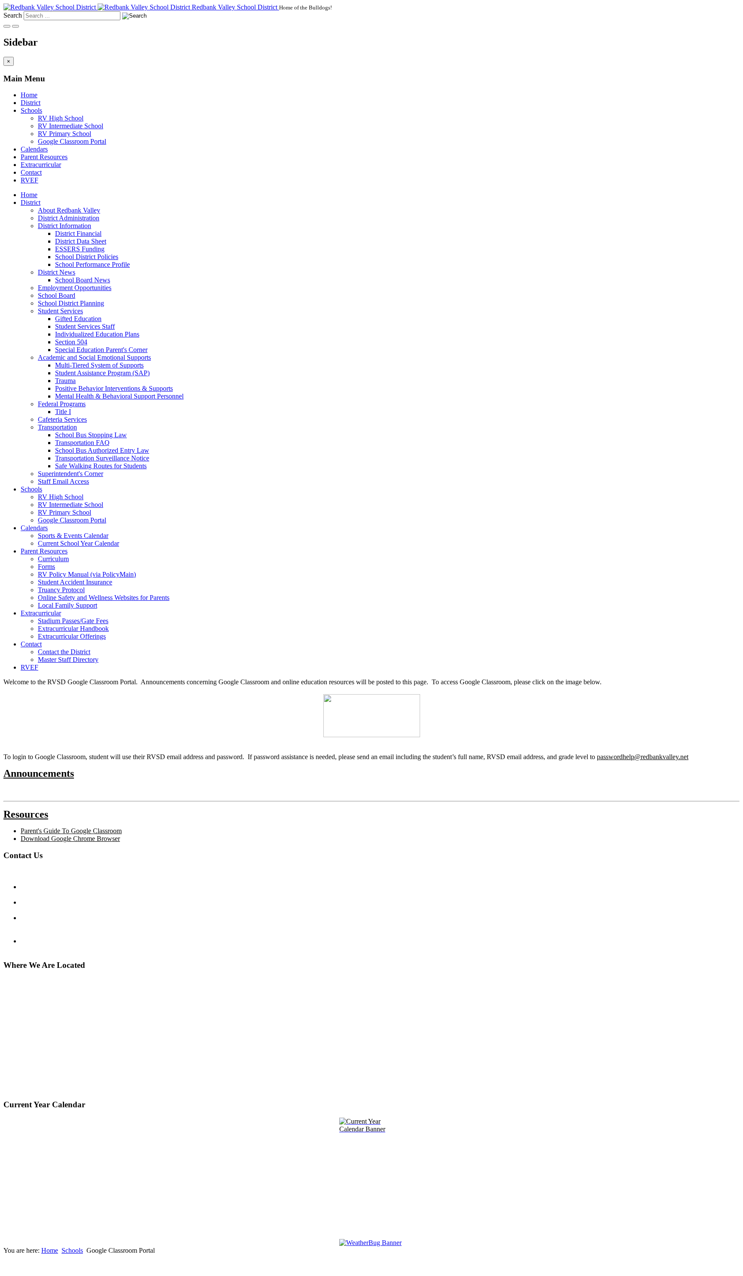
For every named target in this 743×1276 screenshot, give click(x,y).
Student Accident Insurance (75, 582)
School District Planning (71, 303)
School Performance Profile (92, 264)
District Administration (68, 218)
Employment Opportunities (74, 287)
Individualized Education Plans (97, 334)
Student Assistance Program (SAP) (102, 373)
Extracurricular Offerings (72, 636)
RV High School (60, 118)
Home (29, 95)
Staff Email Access (63, 481)
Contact (31, 172)
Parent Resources (44, 157)
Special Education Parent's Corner (101, 349)
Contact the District (64, 651)
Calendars (34, 149)
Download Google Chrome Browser (70, 838)
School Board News (82, 280)
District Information (64, 225)
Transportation (57, 427)
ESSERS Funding (79, 249)
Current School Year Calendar (78, 543)
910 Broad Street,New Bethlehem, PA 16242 (40, 1023)
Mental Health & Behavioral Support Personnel (119, 396)
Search (12, 15)
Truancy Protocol (61, 589)
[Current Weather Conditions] (371, 1243)
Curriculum (53, 558)
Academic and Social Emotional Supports (94, 357)
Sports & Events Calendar (73, 535)
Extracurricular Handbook (73, 628)
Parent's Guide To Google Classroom (71, 830)
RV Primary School (64, 133)
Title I (63, 411)
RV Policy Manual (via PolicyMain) (87, 574)
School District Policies (86, 256)
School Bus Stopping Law (91, 435)
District (30, 102)
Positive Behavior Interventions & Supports (114, 388)
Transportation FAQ (82, 442)
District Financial (78, 233)
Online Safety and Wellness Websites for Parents (103, 597)
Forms (46, 566)
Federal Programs (62, 404)
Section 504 (71, 342)
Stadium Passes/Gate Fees (73, 620)
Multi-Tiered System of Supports (99, 365)
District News (56, 272)
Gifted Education (78, 318)
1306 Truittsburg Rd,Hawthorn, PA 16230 (32, 1053)
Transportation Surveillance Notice (102, 458)
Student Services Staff (85, 326)
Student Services (60, 311)
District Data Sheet (80, 241)
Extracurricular (41, 164)
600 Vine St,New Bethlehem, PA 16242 (40, 1083)
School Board (56, 295)
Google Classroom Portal (72, 141)
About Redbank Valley (69, 210)
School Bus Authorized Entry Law (102, 450)
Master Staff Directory (68, 659)
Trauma (65, 380)
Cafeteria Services (62, 419)
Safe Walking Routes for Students (101, 466)
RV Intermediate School (70, 126)
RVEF (29, 180)
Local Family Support (67, 605)
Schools (31, 110)
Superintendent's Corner (70, 473)
